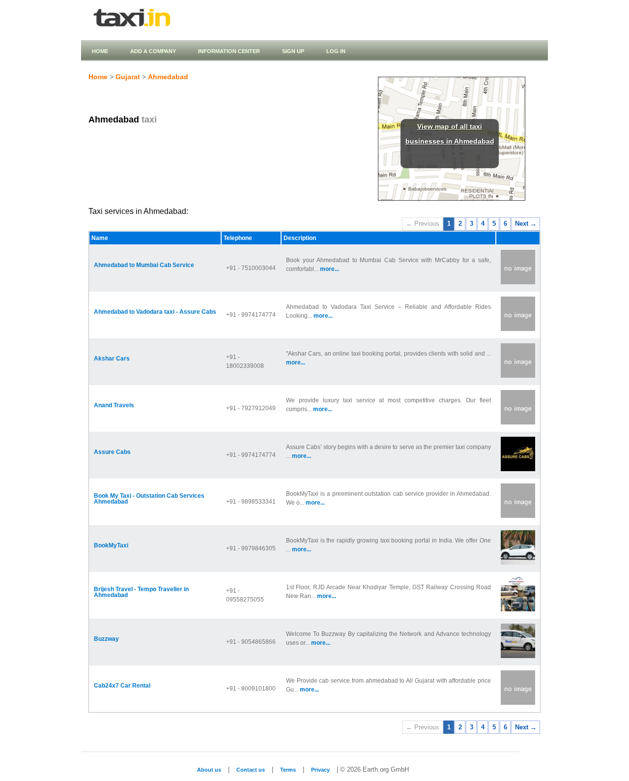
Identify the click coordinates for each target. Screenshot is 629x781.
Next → (526, 223)
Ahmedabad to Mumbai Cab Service (144, 265)
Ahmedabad (168, 77)
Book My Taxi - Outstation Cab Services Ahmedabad (149, 498)
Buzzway (106, 638)
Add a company (153, 51)
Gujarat (127, 77)
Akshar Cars (112, 358)
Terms (288, 770)
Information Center (229, 51)
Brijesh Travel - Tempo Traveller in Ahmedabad (141, 592)
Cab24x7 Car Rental (122, 685)
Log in (335, 51)
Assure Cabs (112, 452)
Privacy (320, 770)
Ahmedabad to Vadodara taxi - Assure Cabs (155, 311)
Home (100, 51)
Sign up (293, 51)
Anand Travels (114, 405)
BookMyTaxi (111, 545)
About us (209, 770)
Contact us (250, 770)
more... (329, 269)
